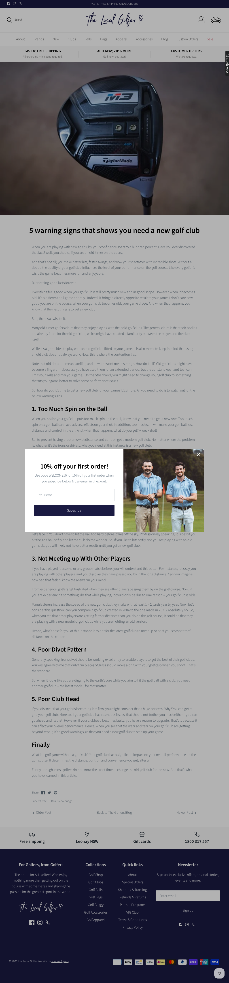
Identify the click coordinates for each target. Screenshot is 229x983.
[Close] (198, 455)
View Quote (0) (227, 63)
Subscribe (74, 510)
